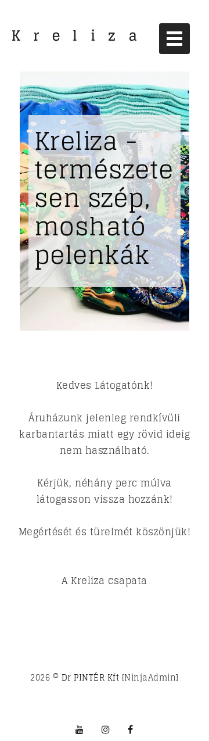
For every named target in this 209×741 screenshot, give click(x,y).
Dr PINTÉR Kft (91, 677)
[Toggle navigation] (174, 38)
